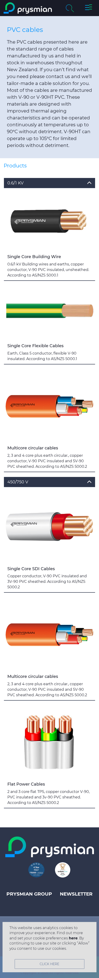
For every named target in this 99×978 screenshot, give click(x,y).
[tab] (49, 183)
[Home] (27, 8)
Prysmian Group (29, 894)
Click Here (49, 964)
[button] (88, 8)
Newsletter (76, 894)
